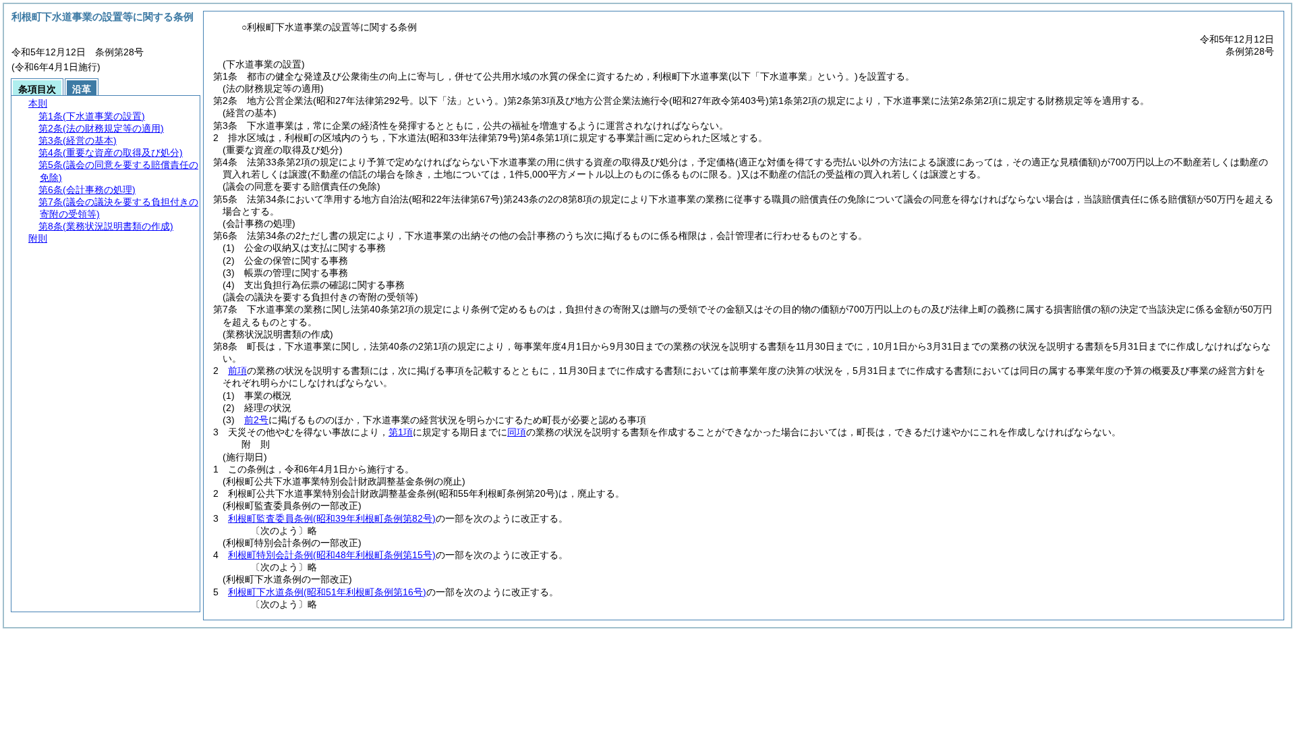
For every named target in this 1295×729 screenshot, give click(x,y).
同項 (516, 432)
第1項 (400, 432)
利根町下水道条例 (327, 592)
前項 (237, 370)
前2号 (256, 419)
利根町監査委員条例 (332, 518)
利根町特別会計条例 (332, 554)
